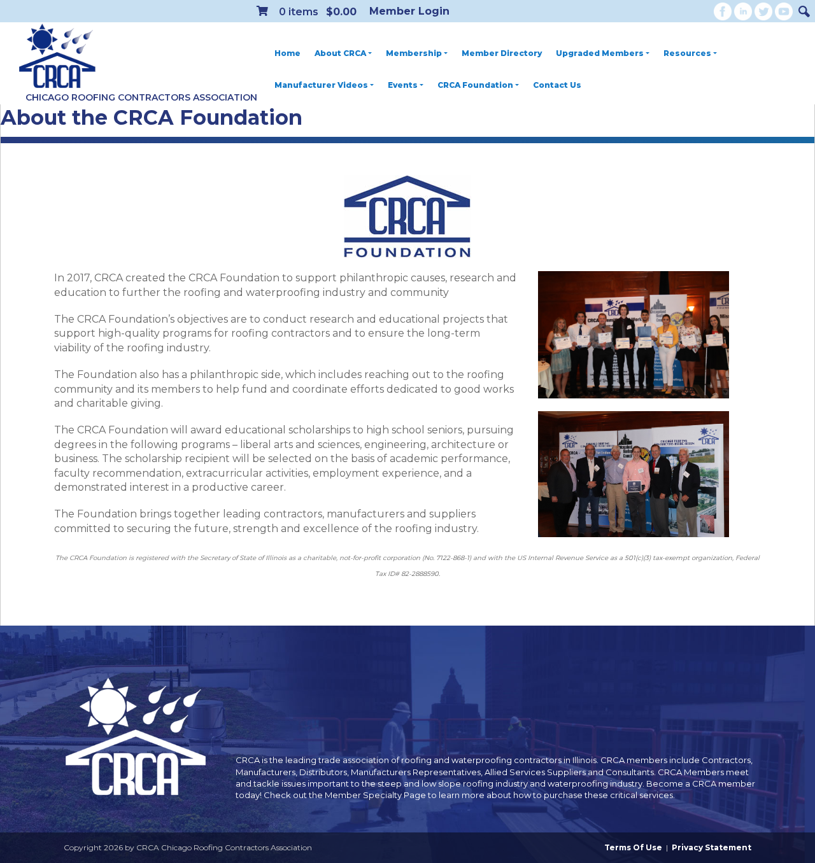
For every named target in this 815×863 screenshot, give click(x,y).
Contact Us (557, 85)
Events (403, 85)
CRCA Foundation (475, 85)
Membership (414, 53)
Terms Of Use (633, 847)
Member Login (409, 11)
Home (287, 53)
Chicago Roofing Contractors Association (141, 97)
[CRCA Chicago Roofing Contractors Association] (57, 56)
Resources (687, 53)
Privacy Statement (711, 847)
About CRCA (340, 53)
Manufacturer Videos (321, 85)
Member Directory (502, 53)
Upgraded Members (600, 53)
